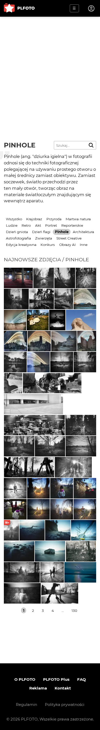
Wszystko (14, 219)
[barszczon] (13, 383)
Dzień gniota (17, 232)
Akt (38, 225)
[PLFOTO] (19, 8)
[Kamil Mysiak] (43, 278)
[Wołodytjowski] (18, 278)
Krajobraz (34, 219)
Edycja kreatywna (21, 245)
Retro (26, 225)
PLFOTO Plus (56, 679)
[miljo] (73, 467)
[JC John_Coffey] (85, 299)
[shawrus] (81, 320)
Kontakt (63, 688)
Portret (51, 225)
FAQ (81, 679)
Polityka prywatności (64, 704)
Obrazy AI (67, 245)
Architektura (83, 232)
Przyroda (54, 219)
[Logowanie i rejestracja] (91, 8)
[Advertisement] (50, 69)
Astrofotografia (18, 238)
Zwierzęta (43, 238)
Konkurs (48, 245)
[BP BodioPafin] (57, 320)
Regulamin (26, 704)
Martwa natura (78, 219)
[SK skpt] (63, 299)
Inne (83, 245)
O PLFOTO (24, 679)
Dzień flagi (41, 232)
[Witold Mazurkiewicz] (38, 320)
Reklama (38, 688)
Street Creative (69, 238)
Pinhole (62, 232)
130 (74, 610)
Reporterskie (72, 225)
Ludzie (11, 225)
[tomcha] (80, 572)
